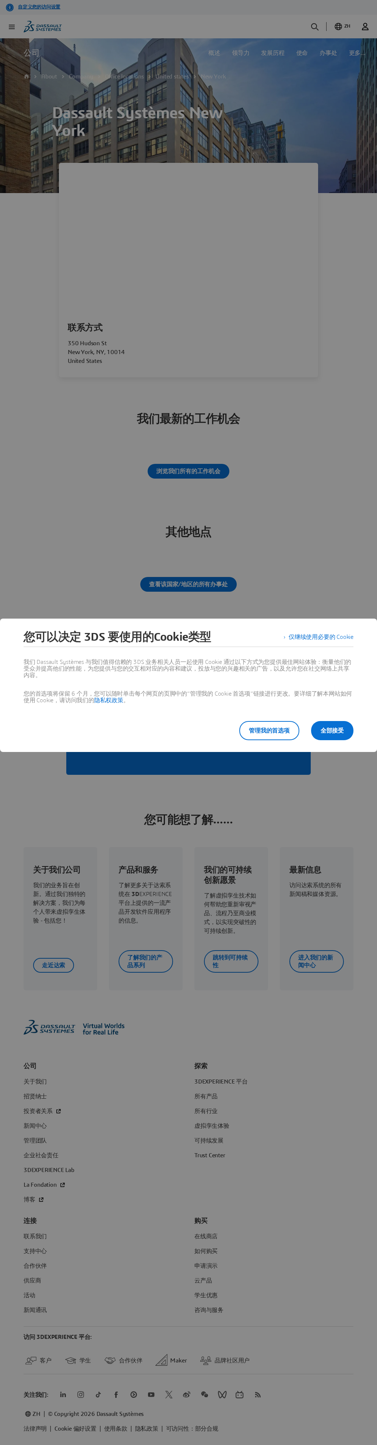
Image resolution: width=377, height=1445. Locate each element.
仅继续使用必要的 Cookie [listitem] (321, 637)
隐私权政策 (108, 700)
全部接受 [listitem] (332, 731)
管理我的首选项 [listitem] (269, 731)
